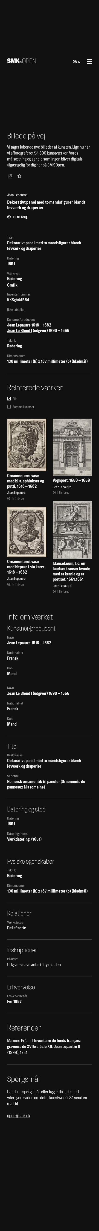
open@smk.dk (18, 1115)
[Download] (11, 176)
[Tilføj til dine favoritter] (20, 176)
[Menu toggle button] (89, 61)
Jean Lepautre (19, 325)
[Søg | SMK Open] (21, 61)
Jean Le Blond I (19, 330)
